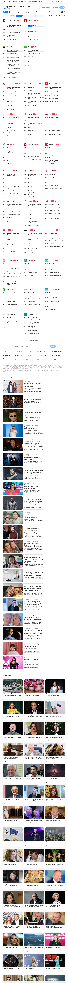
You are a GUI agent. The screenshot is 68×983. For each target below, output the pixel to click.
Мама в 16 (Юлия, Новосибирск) (11, 245)
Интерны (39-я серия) (33, 304)
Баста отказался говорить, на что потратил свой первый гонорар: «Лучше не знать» (33, 472)
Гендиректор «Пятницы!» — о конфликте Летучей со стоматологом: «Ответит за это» (33, 573)
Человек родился (53, 306)
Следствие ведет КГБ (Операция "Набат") (36, 98)
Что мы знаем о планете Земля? (33, 131)
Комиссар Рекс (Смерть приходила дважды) (34, 318)
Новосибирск (29, 370)
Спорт (63, 15)
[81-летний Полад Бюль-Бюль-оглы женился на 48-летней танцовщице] (13, 795)
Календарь (9, 157)
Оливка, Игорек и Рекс (54, 272)
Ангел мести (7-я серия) (33, 156)
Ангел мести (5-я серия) (34, 151)
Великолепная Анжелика (34, 330)
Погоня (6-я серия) (53, 137)
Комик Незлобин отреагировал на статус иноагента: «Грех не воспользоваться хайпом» (33, 457)
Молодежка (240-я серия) (55, 240)
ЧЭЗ (29, 277)
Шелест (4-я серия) (54, 207)
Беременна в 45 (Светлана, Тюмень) (13, 239)
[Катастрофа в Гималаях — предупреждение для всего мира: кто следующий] (13, 689)
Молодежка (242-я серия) (55, 246)
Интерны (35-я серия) (33, 292)
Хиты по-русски (53, 182)
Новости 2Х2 (31, 252)
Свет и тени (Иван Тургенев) (13, 155)
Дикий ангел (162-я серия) (13, 273)
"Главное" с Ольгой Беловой (34, 225)
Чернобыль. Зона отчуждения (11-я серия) (36, 191)
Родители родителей (54, 275)
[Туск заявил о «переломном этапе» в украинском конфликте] (55, 879)
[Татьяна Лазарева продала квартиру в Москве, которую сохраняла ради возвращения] (55, 901)
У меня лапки (10, 209)
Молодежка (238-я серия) (53, 234)
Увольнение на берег (54, 98)
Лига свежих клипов (54, 180)
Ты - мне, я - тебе (11, 301)
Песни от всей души (33, 39)
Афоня (8, 298)
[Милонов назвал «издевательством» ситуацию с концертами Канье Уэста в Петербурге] (55, 922)
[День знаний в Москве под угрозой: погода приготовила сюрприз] (55, 732)
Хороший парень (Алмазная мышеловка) (13, 88)
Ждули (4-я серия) (11, 248)
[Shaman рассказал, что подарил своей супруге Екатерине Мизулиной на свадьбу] (34, 816)
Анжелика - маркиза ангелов (33, 327)
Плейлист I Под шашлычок (55, 188)
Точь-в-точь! (9, 42)
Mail (2, 982)
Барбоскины (52, 269)
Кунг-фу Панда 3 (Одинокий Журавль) (34, 239)
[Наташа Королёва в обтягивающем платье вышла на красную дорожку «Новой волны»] (34, 732)
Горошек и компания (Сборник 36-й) (14, 205)
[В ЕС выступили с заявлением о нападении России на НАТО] (13, 837)
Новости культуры (53, 101)
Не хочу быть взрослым (54, 304)
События (30, 90)
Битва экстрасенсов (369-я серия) (55, 123)
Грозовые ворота (11, 325)
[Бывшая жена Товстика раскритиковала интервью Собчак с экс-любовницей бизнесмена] (13, 901)
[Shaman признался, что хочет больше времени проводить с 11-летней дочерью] (34, 753)
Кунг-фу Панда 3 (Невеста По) (35, 246)
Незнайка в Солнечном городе (55, 88)
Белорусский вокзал (11, 296)
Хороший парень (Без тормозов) (12, 92)
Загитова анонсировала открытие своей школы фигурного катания (31, 486)
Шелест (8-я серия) (54, 218)
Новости (30, 127)
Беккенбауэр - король (12, 50)
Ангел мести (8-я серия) (34, 159)
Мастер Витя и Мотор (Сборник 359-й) (14, 220)
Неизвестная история (33, 117)
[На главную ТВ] (4, 1)
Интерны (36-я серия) (33, 296)
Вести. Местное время (33, 31)
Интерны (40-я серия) (33, 306)
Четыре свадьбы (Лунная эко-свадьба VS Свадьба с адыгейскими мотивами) (14, 278)
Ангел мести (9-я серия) (34, 162)
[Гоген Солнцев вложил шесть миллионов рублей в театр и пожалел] (34, 922)
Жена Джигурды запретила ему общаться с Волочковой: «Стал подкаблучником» (33, 588)
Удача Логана (10, 130)
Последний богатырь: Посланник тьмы (14, 127)
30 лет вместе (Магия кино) (13, 32)
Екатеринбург (34, 370)
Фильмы (51, 15)
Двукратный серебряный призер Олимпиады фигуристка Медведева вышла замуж (32, 530)
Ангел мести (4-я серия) (34, 147)
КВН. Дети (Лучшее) (54, 277)
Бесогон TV (52, 309)
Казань (46, 370)
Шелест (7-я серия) (53, 215)
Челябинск (50, 370)
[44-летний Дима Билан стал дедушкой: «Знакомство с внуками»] (34, 774)
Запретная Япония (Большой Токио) (11, 175)
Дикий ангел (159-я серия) (11, 264)
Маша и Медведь (53, 263)
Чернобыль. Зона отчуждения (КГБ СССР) (35, 175)
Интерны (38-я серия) (33, 301)
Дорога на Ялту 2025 (54, 95)
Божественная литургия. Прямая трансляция (55, 293)
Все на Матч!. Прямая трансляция (12, 54)
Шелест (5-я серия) (54, 210)
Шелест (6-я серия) (54, 213)
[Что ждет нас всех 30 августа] (55, 774)
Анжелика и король (32, 333)
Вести (29, 28)
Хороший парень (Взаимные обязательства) (13, 108)
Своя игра (30, 56)
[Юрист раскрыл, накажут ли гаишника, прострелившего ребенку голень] (13, 753)
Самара (57, 370)
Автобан (9, 132)
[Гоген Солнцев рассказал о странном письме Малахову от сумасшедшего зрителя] (55, 858)
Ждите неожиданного (33, 105)
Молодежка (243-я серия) (55, 248)
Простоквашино (53, 267)
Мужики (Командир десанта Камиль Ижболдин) (35, 205)
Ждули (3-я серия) (11, 251)
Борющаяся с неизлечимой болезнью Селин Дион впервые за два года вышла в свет (33, 632)
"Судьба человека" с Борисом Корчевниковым (35, 24)
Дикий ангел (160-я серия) (13, 268)
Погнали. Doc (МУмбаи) (12, 193)
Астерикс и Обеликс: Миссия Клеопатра (14, 123)
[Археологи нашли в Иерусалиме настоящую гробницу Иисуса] (34, 879)
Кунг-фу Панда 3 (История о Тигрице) (35, 234)
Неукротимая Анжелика (33, 335)
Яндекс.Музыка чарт (54, 185)
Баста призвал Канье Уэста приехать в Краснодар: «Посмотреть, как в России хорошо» (33, 414)
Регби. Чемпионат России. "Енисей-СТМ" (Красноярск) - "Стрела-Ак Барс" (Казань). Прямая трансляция (14, 59)
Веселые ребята (32, 33)
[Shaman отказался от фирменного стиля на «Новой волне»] (34, 837)
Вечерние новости (11, 39)
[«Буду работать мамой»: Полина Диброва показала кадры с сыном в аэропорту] (55, 795)
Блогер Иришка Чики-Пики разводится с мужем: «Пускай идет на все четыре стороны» (33, 559)
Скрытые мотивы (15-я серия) (12, 36)
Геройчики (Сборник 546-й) (13, 214)
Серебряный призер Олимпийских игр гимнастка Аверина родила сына (33, 515)
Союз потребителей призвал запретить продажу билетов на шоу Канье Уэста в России (33, 501)
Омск (54, 370)
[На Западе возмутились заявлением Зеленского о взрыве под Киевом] (13, 732)
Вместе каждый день (12, 292)
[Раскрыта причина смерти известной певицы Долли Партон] (55, 964)
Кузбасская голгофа (54, 301)
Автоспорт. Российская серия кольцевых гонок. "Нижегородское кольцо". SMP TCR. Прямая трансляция (14, 66)
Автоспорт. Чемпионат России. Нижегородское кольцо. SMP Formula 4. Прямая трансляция (14, 72)
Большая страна (10, 160)
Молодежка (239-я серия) (55, 238)
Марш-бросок (10, 317)
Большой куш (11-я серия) (55, 134)
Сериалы (57, 15)
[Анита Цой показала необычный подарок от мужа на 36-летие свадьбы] (13, 922)
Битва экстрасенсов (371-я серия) (55, 131)
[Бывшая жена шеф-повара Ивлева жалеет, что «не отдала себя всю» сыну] (34, 901)
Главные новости (32, 263)
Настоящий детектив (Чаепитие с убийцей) (36, 102)
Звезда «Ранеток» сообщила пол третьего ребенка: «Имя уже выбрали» (33, 646)
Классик (30, 87)
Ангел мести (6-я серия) (34, 153)
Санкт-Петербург (22, 370)
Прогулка (51, 104)
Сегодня (30, 59)
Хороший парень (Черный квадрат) (13, 100)
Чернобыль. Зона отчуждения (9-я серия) (36, 183)
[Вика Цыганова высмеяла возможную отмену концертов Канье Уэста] (34, 964)
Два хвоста (9, 217)
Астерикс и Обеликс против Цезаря (14, 118)
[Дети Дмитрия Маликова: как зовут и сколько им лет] (13, 858)
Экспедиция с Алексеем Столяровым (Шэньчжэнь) (13, 183)
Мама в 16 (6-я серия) (12, 242)
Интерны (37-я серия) (33, 298)
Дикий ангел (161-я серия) (13, 271)
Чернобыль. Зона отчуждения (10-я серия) (36, 187)
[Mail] (2, 1)
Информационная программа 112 (35, 124)
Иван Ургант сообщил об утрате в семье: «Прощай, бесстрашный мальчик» (32, 603)
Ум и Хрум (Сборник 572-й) (13, 211)
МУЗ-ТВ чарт (52, 174)
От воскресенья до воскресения (53, 298)
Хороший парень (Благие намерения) (13, 96)
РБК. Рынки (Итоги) (32, 272)
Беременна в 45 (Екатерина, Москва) (14, 234)
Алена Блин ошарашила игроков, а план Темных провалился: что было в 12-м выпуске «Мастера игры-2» (33, 443)
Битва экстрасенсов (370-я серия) (55, 127)
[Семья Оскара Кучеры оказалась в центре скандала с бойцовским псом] (34, 710)
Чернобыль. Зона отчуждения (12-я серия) (36, 195)
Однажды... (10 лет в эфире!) (34, 53)
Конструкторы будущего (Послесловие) (12, 152)
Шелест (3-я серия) (54, 204)
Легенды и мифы (32, 120)
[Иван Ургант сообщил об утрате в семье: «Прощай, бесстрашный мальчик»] (34, 795)
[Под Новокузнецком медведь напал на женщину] (55, 753)
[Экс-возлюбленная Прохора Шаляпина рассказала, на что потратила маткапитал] (13, 710)
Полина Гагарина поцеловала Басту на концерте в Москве (33, 398)
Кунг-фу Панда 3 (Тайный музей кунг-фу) (35, 243)
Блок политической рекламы (56, 151)
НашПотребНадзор (33, 50)
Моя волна (51, 177)
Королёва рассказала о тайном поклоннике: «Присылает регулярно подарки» (31, 661)
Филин (8, 327)
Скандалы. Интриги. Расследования (32, 66)
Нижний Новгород (41, 370)
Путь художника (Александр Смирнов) (55, 92)
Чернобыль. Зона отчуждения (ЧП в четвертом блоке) (36, 179)
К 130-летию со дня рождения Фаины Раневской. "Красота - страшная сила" (14, 25)
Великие (30, 134)
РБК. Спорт (30, 267)
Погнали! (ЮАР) (10, 190)
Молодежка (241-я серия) (55, 243)
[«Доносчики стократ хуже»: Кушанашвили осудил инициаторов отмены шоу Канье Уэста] (34, 858)
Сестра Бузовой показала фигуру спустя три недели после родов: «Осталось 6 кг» (33, 544)
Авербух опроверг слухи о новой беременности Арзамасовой (32, 385)
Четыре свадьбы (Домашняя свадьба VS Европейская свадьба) (13, 283)
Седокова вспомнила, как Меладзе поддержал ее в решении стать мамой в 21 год (32, 428)
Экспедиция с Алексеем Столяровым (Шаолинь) (12, 179)
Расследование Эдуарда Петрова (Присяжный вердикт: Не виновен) (56, 162)
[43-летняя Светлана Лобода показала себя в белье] (13, 943)
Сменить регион (7, 8)
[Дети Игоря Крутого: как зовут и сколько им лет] (55, 816)
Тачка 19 (8, 135)
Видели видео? (10, 29)
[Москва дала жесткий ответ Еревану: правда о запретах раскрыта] (55, 710)
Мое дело (9, 147)
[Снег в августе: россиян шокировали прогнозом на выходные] (55, 837)
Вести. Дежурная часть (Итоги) (54, 154)
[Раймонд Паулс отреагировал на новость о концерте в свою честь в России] (13, 774)
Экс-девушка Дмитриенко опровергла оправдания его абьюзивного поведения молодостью (33, 617)
